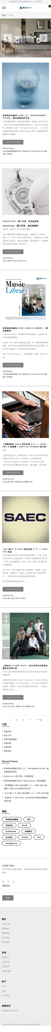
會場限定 (28, 831)
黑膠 (16, 482)
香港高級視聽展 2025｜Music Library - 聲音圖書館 (25, 329)
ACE (14, 261)
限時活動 (7, 751)
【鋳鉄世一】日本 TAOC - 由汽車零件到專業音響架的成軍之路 (25, 666)
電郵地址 (6, 885)
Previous (8, 38)
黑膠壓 (26, 482)
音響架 (17, 706)
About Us (6, 924)
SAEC (12, 482)
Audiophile (38, 151)
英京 (19, 151)
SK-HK (31, 151)
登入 (4, 986)
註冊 (4, 991)
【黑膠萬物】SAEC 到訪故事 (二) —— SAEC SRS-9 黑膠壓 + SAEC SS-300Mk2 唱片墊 (24, 445)
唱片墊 (21, 482)
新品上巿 (7, 735)
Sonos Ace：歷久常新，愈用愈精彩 (21, 221)
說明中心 (5, 957)
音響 (8, 482)
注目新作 (9, 154)
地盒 (12, 598)
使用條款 (5, 928)
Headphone (22, 261)
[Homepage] (25, 1029)
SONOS (9, 261)
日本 (20, 598)
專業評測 (7, 731)
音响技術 (25, 151)
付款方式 (5, 962)
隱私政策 (5, 933)
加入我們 (5, 937)
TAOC (9, 706)
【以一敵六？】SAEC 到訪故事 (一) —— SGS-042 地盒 (25, 550)
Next (43, 38)
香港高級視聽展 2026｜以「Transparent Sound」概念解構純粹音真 (24, 116)
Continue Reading (13, 142)
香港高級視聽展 (12, 151)
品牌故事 (28, 706)
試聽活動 (7, 743)
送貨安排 (5, 966)
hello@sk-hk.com (10, 1010)
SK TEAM (5, 995)
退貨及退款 (6, 971)
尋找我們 (5, 942)
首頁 (4, 15)
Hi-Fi (33, 706)
